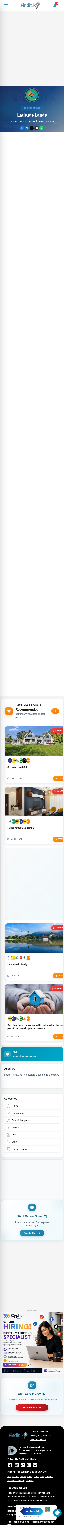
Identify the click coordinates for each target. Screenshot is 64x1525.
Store (36, 1476)
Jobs (42, 1476)
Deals (29, 1476)
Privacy (33, 1435)
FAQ (40, 1435)
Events (23, 1476)
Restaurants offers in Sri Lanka (21, 1497)
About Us (47, 1435)
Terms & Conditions (39, 1431)
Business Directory (16, 1480)
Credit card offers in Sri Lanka (33, 1500)
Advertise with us (38, 1439)
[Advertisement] (32, 53)
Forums (49, 1476)
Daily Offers (13, 1476)
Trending (30, 1480)
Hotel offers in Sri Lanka (18, 1493)
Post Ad (34, 1511)
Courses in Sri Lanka (40, 1493)
